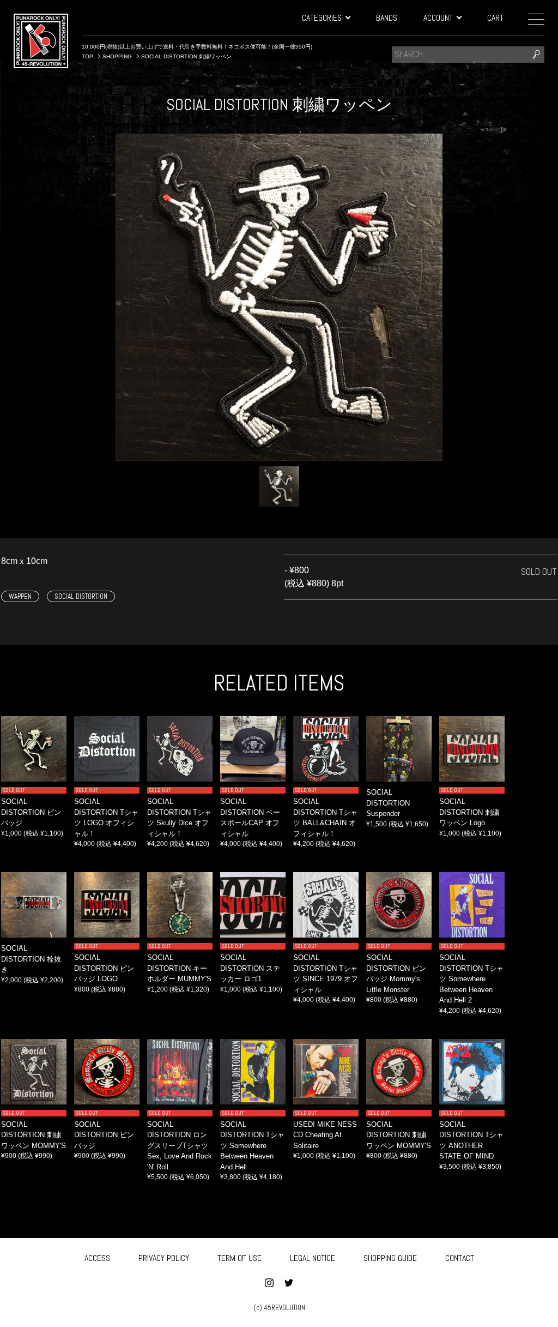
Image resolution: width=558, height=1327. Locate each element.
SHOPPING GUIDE (390, 1258)
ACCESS (97, 1258)
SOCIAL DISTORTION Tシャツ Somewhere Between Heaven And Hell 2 (471, 978)
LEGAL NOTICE (312, 1258)
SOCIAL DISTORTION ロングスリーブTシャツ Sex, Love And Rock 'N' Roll (179, 1145)
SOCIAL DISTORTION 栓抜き (31, 959)
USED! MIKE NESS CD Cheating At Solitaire (325, 1135)
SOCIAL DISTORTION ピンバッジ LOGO (104, 968)
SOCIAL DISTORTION (80, 596)
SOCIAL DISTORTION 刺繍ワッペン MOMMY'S (33, 1135)
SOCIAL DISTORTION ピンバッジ (31, 812)
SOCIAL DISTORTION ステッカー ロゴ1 (250, 968)
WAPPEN (20, 596)
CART (495, 17)
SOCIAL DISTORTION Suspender (388, 803)
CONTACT (459, 1258)
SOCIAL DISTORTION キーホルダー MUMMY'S (179, 968)
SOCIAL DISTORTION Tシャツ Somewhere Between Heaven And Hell (252, 1145)
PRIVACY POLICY (163, 1258)
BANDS (386, 17)
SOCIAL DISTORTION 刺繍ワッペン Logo (469, 812)
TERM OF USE (239, 1258)
